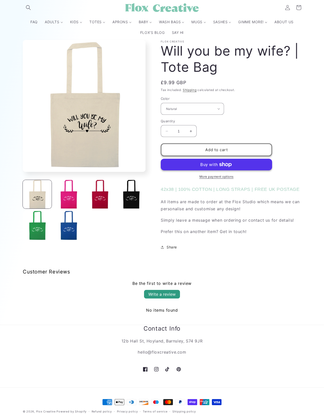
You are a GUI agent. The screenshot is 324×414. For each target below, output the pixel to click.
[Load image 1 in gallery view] (37, 194)
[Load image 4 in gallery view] (131, 194)
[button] (28, 7)
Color (165, 99)
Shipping (190, 90)
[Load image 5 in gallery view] (37, 225)
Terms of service (155, 411)
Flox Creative (46, 411)
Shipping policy (184, 411)
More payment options (216, 176)
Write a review (162, 294)
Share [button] (172, 247)
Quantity (168, 121)
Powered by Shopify (71, 411)
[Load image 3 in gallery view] (100, 194)
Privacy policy (127, 411)
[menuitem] (34, 22)
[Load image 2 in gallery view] (68, 194)
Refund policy (102, 411)
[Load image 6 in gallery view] (68, 225)
